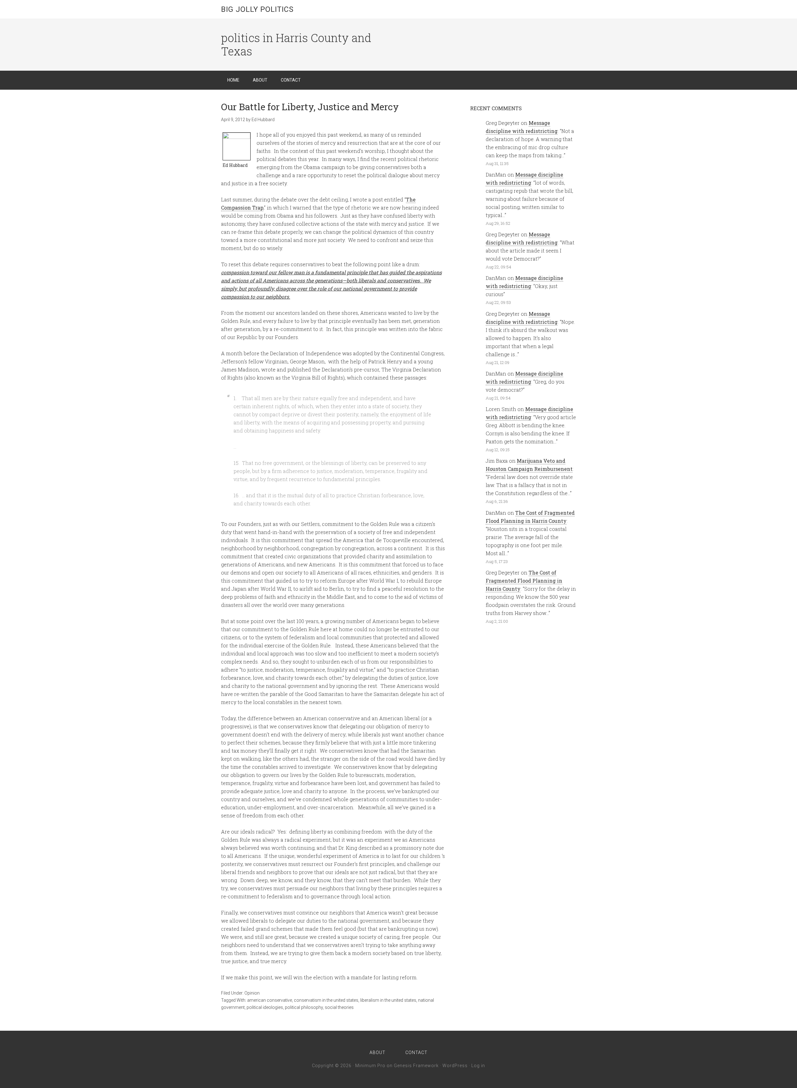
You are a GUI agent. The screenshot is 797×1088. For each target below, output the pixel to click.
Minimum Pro (370, 1065)
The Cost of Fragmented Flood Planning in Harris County (524, 580)
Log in (478, 1065)
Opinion (252, 993)
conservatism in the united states (326, 1000)
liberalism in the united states (388, 1000)
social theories (339, 1007)
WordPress (455, 1065)
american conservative (269, 1000)
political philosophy (304, 1007)
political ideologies (265, 1007)
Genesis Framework (416, 1065)
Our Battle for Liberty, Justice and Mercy (310, 107)
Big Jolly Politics (257, 9)
